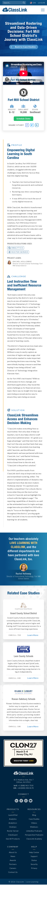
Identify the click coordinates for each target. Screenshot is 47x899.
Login (41, 3)
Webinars (34, 827)
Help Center (34, 852)
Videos (34, 823)
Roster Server (13, 831)
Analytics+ (13, 823)
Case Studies (34, 819)
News (12, 856)
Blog (34, 815)
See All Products (13, 839)
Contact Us (13, 872)
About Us (13, 852)
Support (34, 856)
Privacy (34, 868)
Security (34, 864)
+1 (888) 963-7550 (25, 785)
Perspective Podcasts (34, 835)
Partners (13, 864)
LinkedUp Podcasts (34, 831)
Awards (13, 860)
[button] (41, 893)
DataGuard (12, 835)
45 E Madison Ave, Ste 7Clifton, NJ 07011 (24, 781)
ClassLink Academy (34, 839)
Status (34, 860)
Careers (13, 868)
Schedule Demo (23, 118)
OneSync (13, 827)
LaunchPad (12, 815)
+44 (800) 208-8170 (25, 788)
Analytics (13, 819)
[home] (14, 10)
